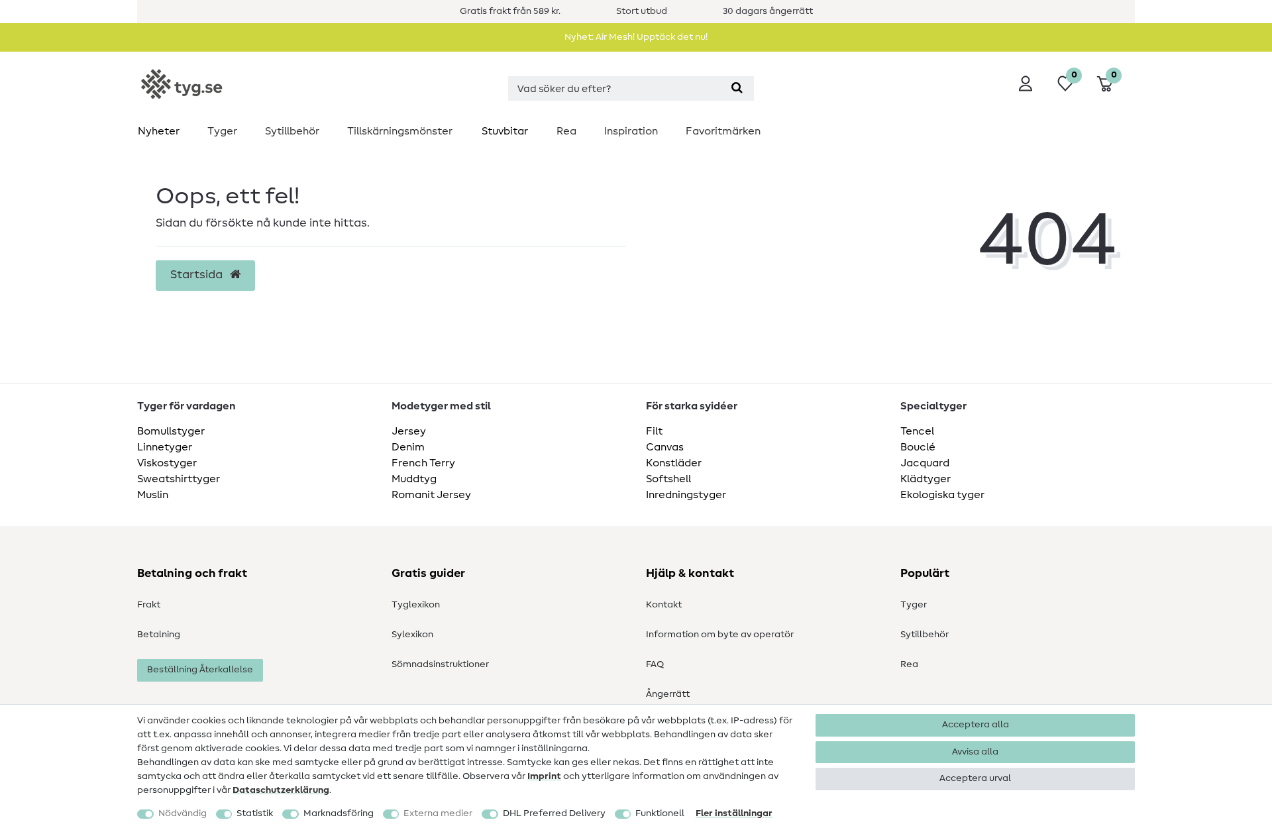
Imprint (544, 776)
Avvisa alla (975, 751)
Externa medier (437, 813)
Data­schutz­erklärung (281, 790)
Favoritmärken (723, 131)
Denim (408, 447)
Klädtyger (925, 479)
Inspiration (631, 131)
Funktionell (659, 813)
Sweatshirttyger (178, 479)
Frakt (148, 604)
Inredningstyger (686, 495)
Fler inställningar (734, 813)
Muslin (152, 495)
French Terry (423, 463)
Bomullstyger (171, 431)
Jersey (409, 431)
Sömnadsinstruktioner (440, 664)
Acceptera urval (975, 778)
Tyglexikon (416, 604)
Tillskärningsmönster (399, 131)
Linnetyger (164, 447)
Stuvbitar (505, 131)
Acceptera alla (975, 724)
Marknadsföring (338, 813)
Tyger (222, 131)
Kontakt (664, 604)
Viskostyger (167, 463)
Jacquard (924, 463)
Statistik (255, 813)
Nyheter (159, 131)
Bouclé (917, 447)
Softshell (668, 479)
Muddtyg (414, 479)
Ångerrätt (668, 694)
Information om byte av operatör (720, 634)
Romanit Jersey (431, 495)
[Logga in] (1025, 83)
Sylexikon (412, 634)
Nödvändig (182, 813)
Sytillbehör (292, 131)
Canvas (665, 447)
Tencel (917, 431)
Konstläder (674, 463)
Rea (566, 131)
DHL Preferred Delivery (554, 813)
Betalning (158, 634)
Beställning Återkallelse (200, 669)
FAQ (655, 664)
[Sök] (737, 88)
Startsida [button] (197, 275)
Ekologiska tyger (942, 495)
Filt (654, 431)
